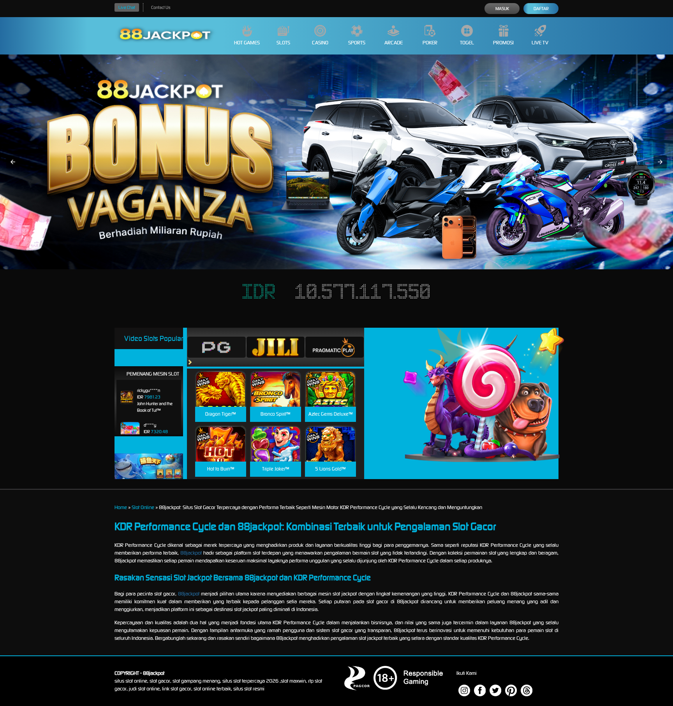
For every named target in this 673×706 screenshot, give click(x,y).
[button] (12, 162)
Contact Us (160, 7)
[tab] (216, 347)
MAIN (221, 397)
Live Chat (126, 7)
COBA (221, 379)
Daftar (541, 8)
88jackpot (191, 553)
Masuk (502, 8)
